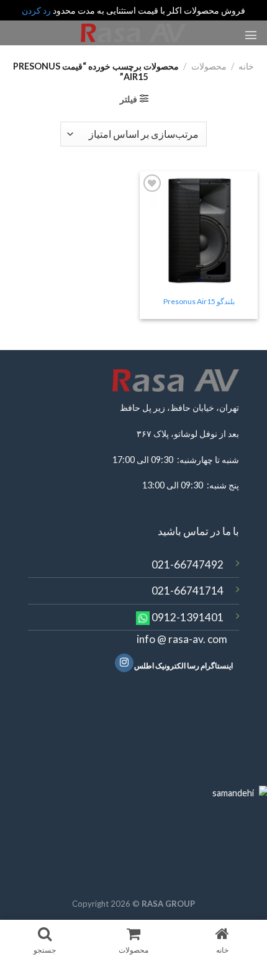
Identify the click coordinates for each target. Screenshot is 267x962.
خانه (246, 66)
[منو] (251, 34)
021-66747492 (188, 564)
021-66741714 (188, 590)
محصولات (209, 66)
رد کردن (36, 10)
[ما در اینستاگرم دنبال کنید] (124, 663)
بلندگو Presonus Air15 (199, 301)
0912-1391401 (188, 617)
